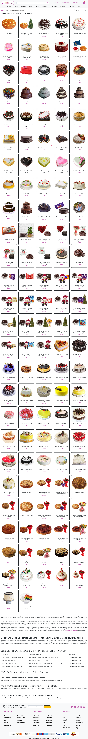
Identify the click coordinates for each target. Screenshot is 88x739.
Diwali (63, 717)
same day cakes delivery (70, 630)
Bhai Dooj (64, 719)
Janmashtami (79, 715)
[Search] (47, 3)
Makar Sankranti (66, 727)
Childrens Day (49, 725)
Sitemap (19, 724)
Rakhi (63, 715)
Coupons (6, 722)
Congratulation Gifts (50, 719)
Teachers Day (36, 725)
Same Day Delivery (8, 717)
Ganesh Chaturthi (80, 724)
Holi (77, 728)
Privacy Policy (20, 719)
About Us (6, 715)
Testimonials (20, 715)
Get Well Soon (36, 724)
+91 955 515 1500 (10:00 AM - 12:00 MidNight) (66, 2)
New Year (48, 724)
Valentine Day (36, 717)
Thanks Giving (49, 717)
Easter (77, 727)
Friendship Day (36, 722)
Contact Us (19, 720)
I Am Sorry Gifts (49, 715)
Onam (63, 722)
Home (2, 10)
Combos (37, 6)
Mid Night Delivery (8, 719)
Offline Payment (7, 725)
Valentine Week (36, 715)
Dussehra (78, 720)
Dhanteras (64, 728)
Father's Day (36, 720)
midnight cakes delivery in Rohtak (11, 645)
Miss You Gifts (49, 720)
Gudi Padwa (65, 724)
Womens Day (49, 722)
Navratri (78, 719)
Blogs (5, 720)
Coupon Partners (21, 722)
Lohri (63, 725)
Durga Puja (78, 717)
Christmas (64, 720)
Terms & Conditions (21, 717)
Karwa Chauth (79, 722)
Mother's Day (36, 719)
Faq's (5, 724)
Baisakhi (78, 725)
